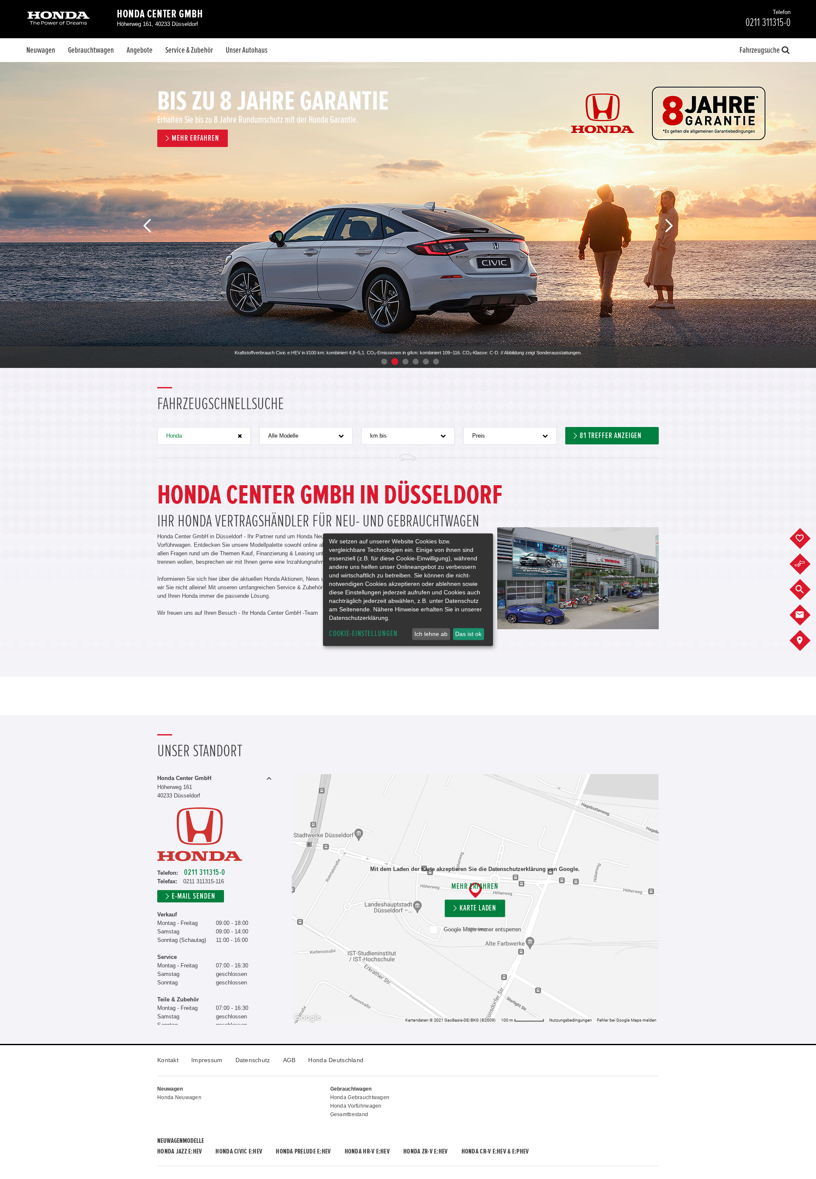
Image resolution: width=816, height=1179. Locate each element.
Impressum (207, 1060)
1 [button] (384, 362)
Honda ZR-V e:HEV (425, 1151)
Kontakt (167, 1060)
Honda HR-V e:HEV (367, 1151)
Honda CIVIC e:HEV (238, 1151)
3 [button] (405, 362)
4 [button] (416, 362)
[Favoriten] (806, 538)
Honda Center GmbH (160, 14)
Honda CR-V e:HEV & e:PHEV (495, 1151)
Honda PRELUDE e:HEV (303, 1151)
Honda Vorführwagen (356, 1106)
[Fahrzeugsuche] (806, 589)
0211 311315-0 (204, 872)
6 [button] (436, 362)
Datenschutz (252, 1060)
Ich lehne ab (431, 633)
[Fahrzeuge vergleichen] (806, 564)
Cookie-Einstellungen (363, 634)
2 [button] (394, 361)
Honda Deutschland (335, 1060)
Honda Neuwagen (179, 1097)
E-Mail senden (193, 896)
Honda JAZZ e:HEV (179, 1151)
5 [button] (426, 362)
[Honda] (58, 18)
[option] (408, 215)
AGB (289, 1060)
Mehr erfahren (475, 886)
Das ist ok (468, 633)
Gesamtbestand (349, 1114)
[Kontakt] (806, 615)
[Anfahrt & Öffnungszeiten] (806, 640)
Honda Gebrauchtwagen (360, 1097)
